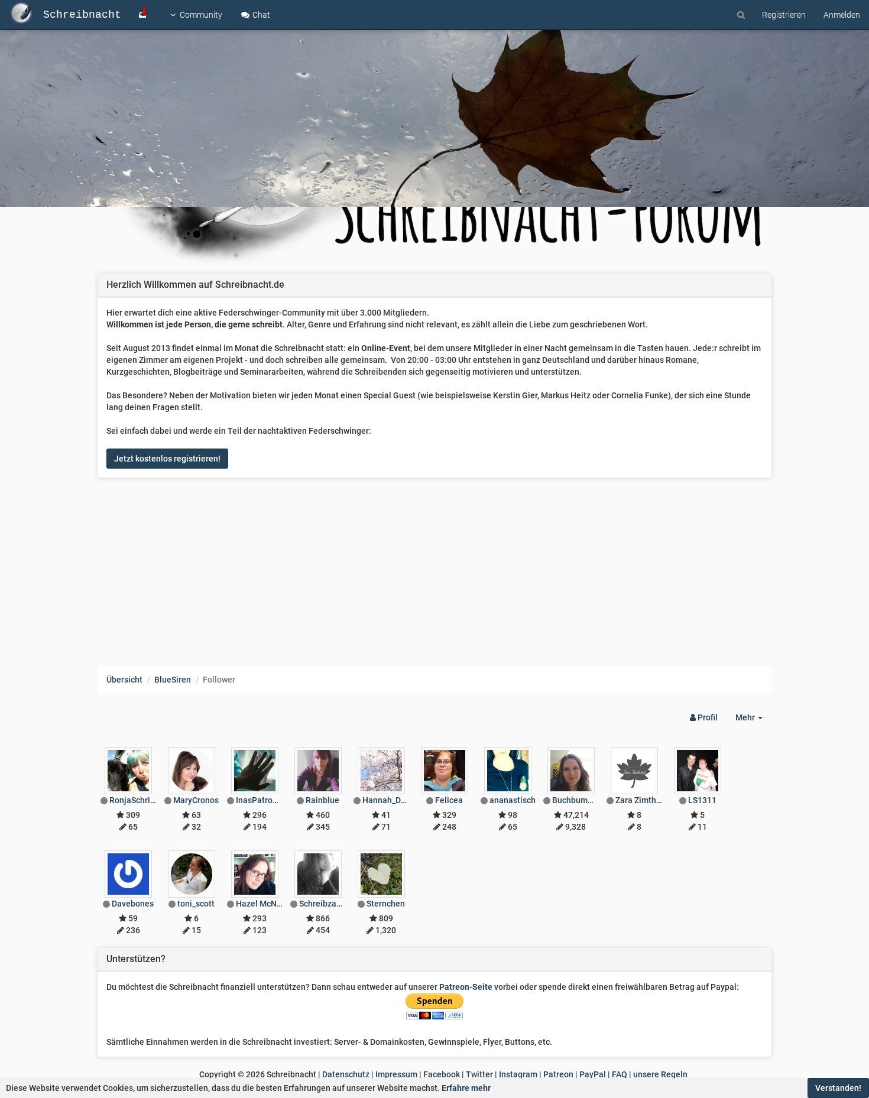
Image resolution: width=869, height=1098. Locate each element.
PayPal (592, 1074)
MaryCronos (196, 800)
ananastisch (512, 800)
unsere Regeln (660, 1074)
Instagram (518, 1074)
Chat (260, 15)
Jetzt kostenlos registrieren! (167, 458)
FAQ (619, 1074)
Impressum (396, 1074)
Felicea (449, 800)
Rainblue (322, 800)
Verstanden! (838, 1088)
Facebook (441, 1074)
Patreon (558, 1074)
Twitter (479, 1074)
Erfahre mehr (466, 1088)
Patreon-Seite (465, 987)
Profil (707, 717)
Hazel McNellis (264, 903)
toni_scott (196, 903)
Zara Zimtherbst (645, 800)
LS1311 (702, 800)
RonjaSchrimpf (137, 800)
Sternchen (386, 903)
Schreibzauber (326, 903)
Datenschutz (345, 1074)
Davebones (133, 903)
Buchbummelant (583, 800)
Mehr (753, 720)
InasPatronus (261, 800)
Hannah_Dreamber (397, 800)
